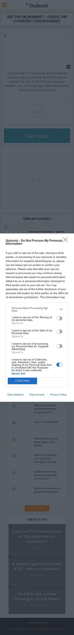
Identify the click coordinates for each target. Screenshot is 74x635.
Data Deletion (15, 394)
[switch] (59, 318)
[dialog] (37, 317)
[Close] (66, 241)
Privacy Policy (58, 394)
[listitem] (37, 309)
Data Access (37, 394)
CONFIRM (22, 380)
